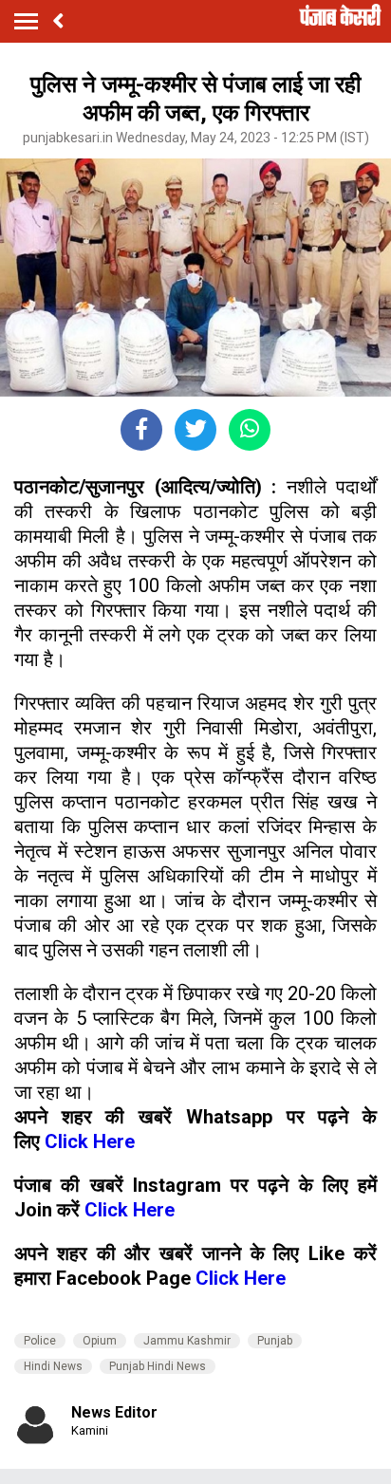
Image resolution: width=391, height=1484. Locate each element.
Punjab (274, 1340)
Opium (100, 1340)
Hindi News (53, 1366)
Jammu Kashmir (187, 1340)
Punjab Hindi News (157, 1366)
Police (40, 1340)
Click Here (90, 1141)
